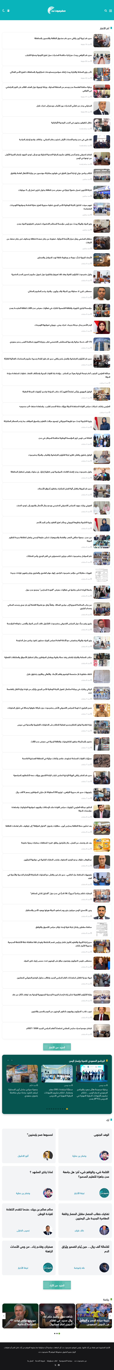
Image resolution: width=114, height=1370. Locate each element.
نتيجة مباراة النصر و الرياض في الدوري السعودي (94, 1321)
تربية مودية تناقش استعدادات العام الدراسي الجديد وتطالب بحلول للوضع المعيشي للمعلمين (54, 977)
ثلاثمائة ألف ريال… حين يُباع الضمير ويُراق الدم (85, 1248)
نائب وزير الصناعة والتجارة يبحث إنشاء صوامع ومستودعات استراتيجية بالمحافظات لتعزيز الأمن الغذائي (51, 71)
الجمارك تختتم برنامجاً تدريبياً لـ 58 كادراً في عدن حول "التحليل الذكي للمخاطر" (61, 893)
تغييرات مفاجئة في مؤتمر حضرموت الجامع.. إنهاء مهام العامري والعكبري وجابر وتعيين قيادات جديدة (51, 572)
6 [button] (55, 1108)
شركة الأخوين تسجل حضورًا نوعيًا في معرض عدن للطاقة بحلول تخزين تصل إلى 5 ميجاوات (55, 189)
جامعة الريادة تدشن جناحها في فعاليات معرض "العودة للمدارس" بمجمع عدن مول (59, 589)
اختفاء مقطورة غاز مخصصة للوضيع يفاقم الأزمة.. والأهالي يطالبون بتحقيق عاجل (59, 674)
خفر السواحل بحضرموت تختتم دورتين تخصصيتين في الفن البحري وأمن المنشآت (59, 555)
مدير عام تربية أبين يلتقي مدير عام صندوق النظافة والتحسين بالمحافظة (63, 38)
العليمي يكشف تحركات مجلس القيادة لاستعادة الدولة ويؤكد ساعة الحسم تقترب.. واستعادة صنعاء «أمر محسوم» (64, 406)
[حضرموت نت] (57, 10)
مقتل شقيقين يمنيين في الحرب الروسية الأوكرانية (71, 122)
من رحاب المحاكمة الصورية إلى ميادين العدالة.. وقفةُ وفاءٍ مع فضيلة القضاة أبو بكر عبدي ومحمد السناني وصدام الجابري (50, 606)
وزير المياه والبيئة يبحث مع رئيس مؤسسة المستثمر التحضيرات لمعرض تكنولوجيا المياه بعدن (54, 223)
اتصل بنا (30, 1360)
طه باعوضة (79, 1267)
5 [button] (58, 1108)
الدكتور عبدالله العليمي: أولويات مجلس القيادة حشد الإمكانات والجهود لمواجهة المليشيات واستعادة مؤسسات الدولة (52, 808)
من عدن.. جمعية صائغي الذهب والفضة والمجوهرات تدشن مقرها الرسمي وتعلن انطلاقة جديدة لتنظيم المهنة (50, 538)
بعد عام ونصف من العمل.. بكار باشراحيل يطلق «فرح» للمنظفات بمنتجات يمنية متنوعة (56, 842)
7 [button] (53, 1108)
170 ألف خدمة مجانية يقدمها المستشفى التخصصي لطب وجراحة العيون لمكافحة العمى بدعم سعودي (51, 341)
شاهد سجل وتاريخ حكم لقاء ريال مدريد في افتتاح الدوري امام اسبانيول (57, 1320)
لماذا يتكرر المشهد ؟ (41, 1171)
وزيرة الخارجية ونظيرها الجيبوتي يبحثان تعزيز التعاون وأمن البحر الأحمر (64, 522)
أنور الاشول (23, 1155)
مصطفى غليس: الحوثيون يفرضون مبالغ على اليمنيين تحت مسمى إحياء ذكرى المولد (58, 960)
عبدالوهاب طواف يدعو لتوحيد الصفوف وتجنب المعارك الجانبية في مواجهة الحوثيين (58, 859)
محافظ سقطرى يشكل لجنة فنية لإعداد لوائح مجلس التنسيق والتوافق (64, 926)
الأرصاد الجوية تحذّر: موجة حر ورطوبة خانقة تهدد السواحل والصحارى (64, 257)
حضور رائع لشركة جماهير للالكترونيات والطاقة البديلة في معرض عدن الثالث (61, 741)
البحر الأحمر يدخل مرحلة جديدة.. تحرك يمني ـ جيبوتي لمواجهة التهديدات (63, 324)
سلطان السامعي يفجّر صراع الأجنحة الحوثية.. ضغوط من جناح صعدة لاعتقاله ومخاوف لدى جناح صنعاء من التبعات (49, 240)
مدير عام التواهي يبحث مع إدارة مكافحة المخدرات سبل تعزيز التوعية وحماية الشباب (58, 55)
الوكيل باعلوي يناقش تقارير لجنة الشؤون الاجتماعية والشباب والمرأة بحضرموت (60, 454)
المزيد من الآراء (57, 1285)
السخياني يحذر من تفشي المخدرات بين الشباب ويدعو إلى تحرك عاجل (64, 105)
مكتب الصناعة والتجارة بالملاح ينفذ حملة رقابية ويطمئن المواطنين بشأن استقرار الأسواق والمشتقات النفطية (48, 657)
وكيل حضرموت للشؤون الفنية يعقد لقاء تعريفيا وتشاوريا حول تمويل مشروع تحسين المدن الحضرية (52, 274)
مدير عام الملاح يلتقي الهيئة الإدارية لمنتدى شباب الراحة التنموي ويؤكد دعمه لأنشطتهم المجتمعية (52, 775)
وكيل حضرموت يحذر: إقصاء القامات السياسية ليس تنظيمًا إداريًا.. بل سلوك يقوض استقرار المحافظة (51, 471)
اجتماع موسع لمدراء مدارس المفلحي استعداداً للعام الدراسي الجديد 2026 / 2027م (59, 1028)
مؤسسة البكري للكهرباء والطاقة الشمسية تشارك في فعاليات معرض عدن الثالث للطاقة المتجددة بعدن (50, 307)
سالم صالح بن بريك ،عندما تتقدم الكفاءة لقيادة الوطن (29, 1211)
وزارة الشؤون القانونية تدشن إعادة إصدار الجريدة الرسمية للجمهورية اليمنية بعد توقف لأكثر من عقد (52, 994)
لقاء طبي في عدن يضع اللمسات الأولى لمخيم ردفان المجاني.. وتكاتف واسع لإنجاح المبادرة (55, 139)
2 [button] (64, 1108)
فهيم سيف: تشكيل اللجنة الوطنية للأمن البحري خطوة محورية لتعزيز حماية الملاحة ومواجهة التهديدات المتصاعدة (51, 206)
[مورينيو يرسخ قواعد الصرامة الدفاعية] (20, 1316)
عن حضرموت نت (80, 1360)
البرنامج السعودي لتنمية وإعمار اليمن (87, 1060)
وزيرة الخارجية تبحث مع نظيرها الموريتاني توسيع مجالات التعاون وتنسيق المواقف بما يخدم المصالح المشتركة (48, 421)
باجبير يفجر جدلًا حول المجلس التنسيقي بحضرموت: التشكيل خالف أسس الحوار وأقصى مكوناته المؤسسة (49, 623)
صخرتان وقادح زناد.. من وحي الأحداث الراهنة (31, 1248)
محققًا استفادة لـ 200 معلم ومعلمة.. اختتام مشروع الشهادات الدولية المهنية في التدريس (58, 1092)
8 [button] (51, 1108)
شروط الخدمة (40, 1360)
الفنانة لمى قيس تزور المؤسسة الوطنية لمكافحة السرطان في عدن (65, 437)
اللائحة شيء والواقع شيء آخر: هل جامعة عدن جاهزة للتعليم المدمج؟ (86, 1173)
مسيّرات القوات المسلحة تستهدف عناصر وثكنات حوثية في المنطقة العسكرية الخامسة (57, 758)
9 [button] (49, 1108)
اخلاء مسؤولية (52, 1360)
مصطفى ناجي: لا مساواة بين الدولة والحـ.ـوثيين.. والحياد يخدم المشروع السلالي (60, 291)
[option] (92, 1083)
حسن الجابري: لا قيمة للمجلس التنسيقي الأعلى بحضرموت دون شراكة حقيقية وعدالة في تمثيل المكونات (50, 707)
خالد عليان (79, 1230)
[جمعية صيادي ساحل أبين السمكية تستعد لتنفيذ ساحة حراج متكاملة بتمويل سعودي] (22, 1073)
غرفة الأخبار (79, 1193)
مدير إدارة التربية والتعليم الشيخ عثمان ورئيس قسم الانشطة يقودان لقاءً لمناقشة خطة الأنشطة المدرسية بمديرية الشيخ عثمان (50, 943)
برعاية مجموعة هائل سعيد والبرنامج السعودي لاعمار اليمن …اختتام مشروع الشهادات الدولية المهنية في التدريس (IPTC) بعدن (92, 1093)
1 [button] (67, 1109)
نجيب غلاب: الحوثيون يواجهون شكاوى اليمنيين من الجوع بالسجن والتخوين (61, 1011)
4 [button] (60, 1108)
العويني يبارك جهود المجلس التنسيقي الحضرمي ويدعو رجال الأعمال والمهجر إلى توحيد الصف (54, 505)
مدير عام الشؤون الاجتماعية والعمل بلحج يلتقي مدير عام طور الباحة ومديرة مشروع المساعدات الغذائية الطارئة (48, 358)
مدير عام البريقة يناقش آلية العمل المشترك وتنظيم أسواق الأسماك (65, 488)
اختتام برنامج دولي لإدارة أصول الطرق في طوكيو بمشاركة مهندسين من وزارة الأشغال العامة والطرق (51, 173)
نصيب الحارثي (23, 1230)
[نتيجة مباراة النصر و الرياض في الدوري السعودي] (94, 1316)
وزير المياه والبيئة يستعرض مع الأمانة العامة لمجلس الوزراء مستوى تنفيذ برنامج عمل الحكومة (54, 640)
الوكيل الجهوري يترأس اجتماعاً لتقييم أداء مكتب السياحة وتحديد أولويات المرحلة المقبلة (57, 391)
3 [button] (62, 1108)
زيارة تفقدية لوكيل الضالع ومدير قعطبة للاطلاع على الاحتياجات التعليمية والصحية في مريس (54, 724)
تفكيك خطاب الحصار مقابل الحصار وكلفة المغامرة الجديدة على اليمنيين (85, 1215)
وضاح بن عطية (79, 1155)
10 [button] (47, 1108)
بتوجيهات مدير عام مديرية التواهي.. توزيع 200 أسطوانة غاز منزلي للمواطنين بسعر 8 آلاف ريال (54, 792)
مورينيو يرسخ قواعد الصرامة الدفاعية (25, 1321)
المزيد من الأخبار (57, 1047)
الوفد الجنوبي (101, 1134)
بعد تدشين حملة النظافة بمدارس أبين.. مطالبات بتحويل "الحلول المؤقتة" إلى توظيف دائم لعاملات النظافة (49, 825)
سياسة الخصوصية (65, 1360)
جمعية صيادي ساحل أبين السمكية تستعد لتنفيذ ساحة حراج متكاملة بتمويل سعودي (23, 1092)
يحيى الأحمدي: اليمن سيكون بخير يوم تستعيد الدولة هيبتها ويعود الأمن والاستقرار (59, 910)
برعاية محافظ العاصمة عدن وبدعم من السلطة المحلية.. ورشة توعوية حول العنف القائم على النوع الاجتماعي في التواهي (49, 88)
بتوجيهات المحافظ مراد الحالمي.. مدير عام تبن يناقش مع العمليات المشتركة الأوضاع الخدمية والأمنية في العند (50, 876)
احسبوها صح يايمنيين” (40, 1134)
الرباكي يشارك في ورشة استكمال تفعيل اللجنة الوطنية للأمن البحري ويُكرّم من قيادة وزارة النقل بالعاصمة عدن (49, 690)
